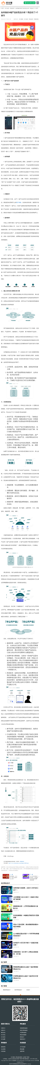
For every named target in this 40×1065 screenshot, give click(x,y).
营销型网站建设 (23, 1028)
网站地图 (22, 1049)
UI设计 (28, 990)
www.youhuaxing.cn (21, 1060)
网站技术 (12, 8)
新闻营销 (3, 1046)
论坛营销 (3, 1049)
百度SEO (3, 1028)
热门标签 (4, 986)
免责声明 (22, 1051)
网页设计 (22, 1037)
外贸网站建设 (23, 1032)
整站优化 (3, 1032)
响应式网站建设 (23, 1030)
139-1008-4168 (31, 3)
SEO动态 (7, 8)
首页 (3, 8)
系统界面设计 (6, 990)
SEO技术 (26, 19)
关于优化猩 (22, 1046)
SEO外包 (3, 1034)
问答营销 (3, 1051)
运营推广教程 (26, 1057)
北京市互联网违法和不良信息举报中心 (18, 1063)
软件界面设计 (18, 990)
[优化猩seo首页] (8, 3)
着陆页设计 (22, 1039)
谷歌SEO (3, 1030)
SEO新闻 (21, 19)
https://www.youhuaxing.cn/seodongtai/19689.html (19, 863)
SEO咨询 (3, 1037)
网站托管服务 (23, 1034)
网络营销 (36, 19)
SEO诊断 (3, 1039)
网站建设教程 (19, 1057)
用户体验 (18, 202)
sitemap (29, 1063)
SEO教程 (13, 1057)
